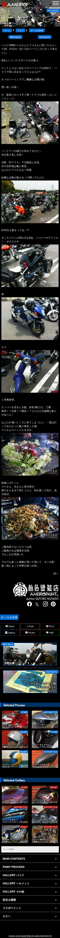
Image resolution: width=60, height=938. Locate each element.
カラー (7, 916)
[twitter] (36, 604)
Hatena (11, 633)
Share (11, 626)
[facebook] (29, 604)
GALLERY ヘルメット (16, 883)
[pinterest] (52, 604)
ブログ (20, 30)
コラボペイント (12, 908)
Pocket (31, 633)
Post (30, 626)
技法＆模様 (9, 900)
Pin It (51, 626)
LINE (51, 633)
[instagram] (44, 604)
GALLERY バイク (13, 875)
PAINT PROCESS (14, 867)
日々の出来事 (37, 30)
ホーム (7, 30)
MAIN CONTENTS (14, 858)
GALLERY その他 (13, 891)
